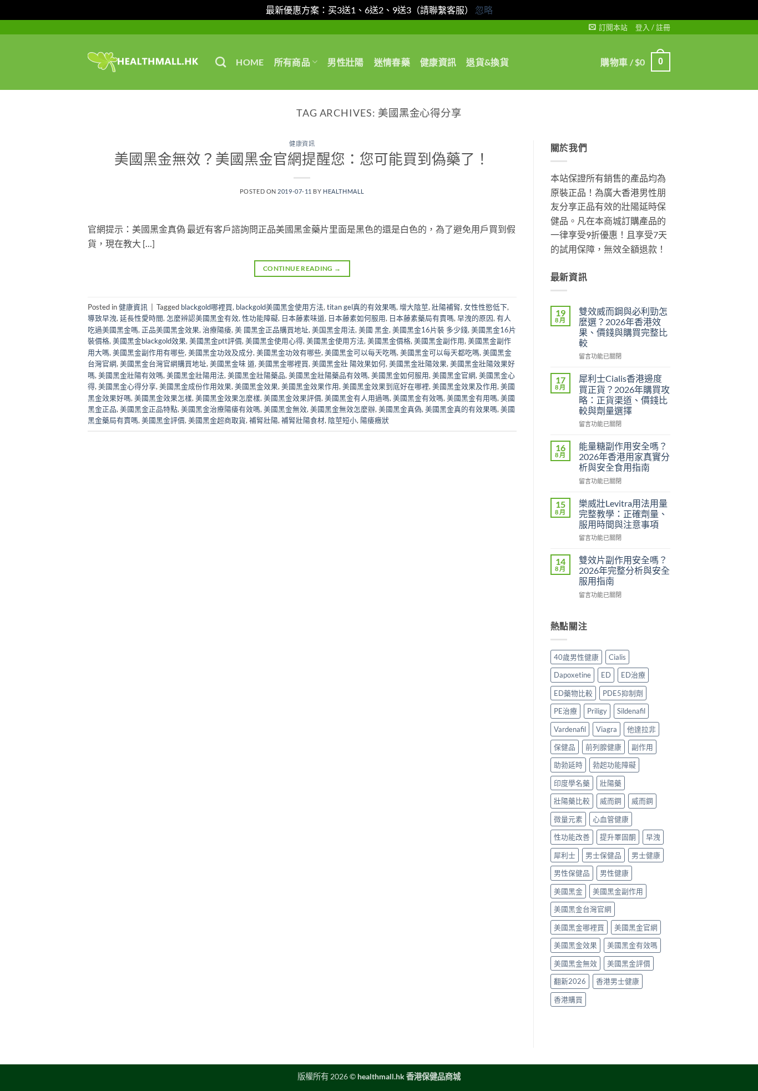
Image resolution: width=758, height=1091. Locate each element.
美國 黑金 (373, 329)
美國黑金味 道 (232, 363)
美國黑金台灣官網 (583, 909)
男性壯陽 (345, 62)
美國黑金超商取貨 (217, 420)
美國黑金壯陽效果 (418, 363)
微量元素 (568, 819)
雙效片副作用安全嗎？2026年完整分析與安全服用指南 (624, 570)
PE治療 (565, 710)
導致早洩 (102, 318)
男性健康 (614, 872)
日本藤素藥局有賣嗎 (421, 318)
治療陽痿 (217, 329)
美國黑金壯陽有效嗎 (130, 375)
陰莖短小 (342, 420)
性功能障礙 (260, 318)
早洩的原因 (475, 318)
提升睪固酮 (618, 836)
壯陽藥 (610, 783)
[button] (608, 27)
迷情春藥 (392, 62)
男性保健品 (572, 872)
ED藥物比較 (573, 693)
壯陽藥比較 (572, 800)
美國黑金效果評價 (292, 397)
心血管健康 (611, 819)
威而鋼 (610, 800)
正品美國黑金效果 (170, 329)
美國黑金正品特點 (149, 409)
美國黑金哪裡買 (283, 363)
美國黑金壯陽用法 (195, 375)
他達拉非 (641, 729)
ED (606, 674)
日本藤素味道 (303, 318)
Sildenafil (631, 710)
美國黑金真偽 (400, 409)
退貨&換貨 (487, 62)
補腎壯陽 (263, 420)
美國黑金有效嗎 (418, 397)
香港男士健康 (617, 981)
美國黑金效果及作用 (464, 386)
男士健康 (645, 855)
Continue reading (302, 268)
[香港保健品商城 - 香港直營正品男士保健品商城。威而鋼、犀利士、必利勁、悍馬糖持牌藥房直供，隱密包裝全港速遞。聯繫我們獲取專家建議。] (143, 62)
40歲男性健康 (576, 657)
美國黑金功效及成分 (220, 352)
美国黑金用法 (333, 329)
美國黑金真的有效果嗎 (461, 409)
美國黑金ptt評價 (215, 340)
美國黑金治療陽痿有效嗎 (220, 409)
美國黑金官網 (454, 375)
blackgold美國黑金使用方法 (280, 306)
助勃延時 (568, 764)
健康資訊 (438, 62)
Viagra (606, 729)
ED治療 (633, 674)
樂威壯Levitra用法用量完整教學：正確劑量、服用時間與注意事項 (623, 513)
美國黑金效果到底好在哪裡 (385, 386)
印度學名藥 (572, 783)
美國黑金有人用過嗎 (357, 397)
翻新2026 (570, 981)
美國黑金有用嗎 (472, 397)
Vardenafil (570, 729)
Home (250, 62)
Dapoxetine (572, 674)
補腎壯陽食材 (303, 420)
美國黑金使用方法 (335, 340)
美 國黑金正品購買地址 (272, 329)
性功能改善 (572, 836)
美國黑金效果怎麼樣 (227, 397)
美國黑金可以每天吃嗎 (361, 352)
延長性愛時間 (141, 318)
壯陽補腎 (446, 306)
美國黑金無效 (285, 409)
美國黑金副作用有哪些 (149, 352)
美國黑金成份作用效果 (195, 386)
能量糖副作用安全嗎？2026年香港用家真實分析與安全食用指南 (624, 456)
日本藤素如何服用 (357, 318)
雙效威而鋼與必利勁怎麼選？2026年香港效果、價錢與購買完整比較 (623, 327)
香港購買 (568, 999)
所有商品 (292, 62)
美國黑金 (568, 891)
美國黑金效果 (256, 386)
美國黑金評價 (163, 420)
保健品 (564, 747)
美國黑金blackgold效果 (149, 340)
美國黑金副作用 (439, 340)
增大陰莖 (414, 306)
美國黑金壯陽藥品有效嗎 (328, 375)
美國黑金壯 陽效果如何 (349, 363)
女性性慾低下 (485, 306)
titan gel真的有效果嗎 (361, 306)
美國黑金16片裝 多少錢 (430, 329)
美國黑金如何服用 (400, 375)
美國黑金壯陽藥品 (256, 375)
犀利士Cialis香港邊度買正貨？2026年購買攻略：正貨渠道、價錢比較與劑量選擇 (624, 394)
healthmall (344, 191)
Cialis (617, 657)
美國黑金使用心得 (274, 340)
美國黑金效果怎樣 (163, 397)
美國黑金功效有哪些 (288, 352)
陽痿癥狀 (374, 420)
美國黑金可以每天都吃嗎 (439, 352)
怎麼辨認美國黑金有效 (202, 318)
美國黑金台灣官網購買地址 (163, 363)
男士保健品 (603, 855)
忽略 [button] (484, 9)
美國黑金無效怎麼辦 (342, 409)
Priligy (597, 710)
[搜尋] (220, 62)
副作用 (642, 747)
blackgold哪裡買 (207, 306)
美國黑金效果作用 (310, 386)
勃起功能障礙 (614, 764)
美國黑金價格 (389, 340)
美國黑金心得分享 (127, 386)
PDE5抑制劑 (623, 693)
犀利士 (564, 855)
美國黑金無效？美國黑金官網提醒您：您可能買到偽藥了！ (301, 158)
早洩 (653, 836)
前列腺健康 (603, 747)
